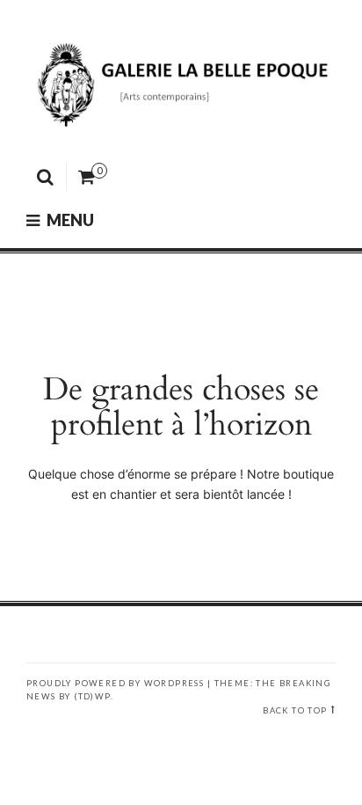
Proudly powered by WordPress (115, 683)
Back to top (295, 710)
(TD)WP (92, 696)
